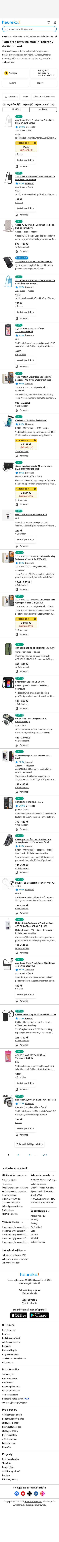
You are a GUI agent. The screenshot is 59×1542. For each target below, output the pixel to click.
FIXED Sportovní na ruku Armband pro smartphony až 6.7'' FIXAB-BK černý (33, 841)
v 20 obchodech (22, 787)
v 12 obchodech (22, 868)
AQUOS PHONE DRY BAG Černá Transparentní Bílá (29, 330)
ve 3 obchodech (22, 667)
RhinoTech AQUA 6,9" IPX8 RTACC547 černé (35, 1099)
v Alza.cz (19, 154)
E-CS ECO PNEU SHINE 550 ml (44, 1180)
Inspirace (6, 1475)
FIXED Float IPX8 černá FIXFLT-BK (31, 420)
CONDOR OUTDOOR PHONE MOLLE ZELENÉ (35, 648)
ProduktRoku (8, 1467)
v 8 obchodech (21, 405)
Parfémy (34, 1219)
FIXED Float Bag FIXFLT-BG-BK (29, 681)
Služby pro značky (10, 1431)
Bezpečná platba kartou (12, 1398)
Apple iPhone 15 (38, 1216)
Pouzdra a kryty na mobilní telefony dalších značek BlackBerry (15, 1242)
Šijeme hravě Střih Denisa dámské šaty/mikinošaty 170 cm (44, 1191)
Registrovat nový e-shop (13, 1418)
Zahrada (34, 1234)
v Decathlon (20, 533)
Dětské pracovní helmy (12, 1206)
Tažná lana (7, 1184)
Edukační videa (8, 1443)
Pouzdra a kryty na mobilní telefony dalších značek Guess (15, 1227)
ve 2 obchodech (22, 948)
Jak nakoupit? (8, 1374)
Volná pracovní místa (11, 1342)
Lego (33, 1230)
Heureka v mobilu (9, 1378)
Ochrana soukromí (10, 1394)
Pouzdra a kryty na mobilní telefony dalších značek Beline (15, 1234)
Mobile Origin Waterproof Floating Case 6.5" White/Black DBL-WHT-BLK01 (34, 925)
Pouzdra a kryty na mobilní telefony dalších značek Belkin (15, 1238)
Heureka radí (7, 1382)
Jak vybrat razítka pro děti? (14, 1255)
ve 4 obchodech (22, 247)
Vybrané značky (10, 1222)
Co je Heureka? (8, 1330)
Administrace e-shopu (12, 1414)
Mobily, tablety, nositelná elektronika (38, 36)
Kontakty (6, 1334)
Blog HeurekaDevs (10, 1354)
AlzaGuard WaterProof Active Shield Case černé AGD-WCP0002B (35, 178)
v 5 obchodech (21, 908)
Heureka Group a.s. (33, 1501)
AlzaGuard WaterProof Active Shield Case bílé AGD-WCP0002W (29, 141)
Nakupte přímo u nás (11, 1386)
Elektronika (17, 36)
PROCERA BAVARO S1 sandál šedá (44, 1199)
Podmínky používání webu (34, 1505)
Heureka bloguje (9, 1350)
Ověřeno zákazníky (10, 1459)
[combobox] (29, 29)
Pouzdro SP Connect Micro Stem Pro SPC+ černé (35, 884)
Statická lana (8, 1210)
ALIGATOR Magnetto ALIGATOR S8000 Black (33, 757)
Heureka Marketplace (11, 1426)
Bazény (34, 1223)
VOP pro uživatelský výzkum (14, 1402)
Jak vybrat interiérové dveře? (15, 1259)
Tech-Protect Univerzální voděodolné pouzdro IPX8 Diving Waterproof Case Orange (33, 379)
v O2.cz (18, 1122)
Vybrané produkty (40, 1175)
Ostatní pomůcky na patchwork (15, 1191)
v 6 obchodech (21, 585)
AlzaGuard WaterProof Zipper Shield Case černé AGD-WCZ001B (35, 965)
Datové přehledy (9, 1435)
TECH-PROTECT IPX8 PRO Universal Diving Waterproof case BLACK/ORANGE (35, 558)
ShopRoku (6, 1463)
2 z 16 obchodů (21, 451)
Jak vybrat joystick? (11, 1262)
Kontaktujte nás (29, 1293)
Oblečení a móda (38, 1242)
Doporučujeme (39, 1211)
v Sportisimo (20, 354)
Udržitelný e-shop (10, 1479)
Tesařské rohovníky (11, 1202)
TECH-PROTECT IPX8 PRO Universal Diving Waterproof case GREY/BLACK (35, 601)
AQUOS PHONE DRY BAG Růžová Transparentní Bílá (30, 1057)
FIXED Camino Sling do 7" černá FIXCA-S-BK (35, 1014)
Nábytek (34, 1238)
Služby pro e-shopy (10, 1422)
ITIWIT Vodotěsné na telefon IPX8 (31, 514)
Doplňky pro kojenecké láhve (15, 1187)
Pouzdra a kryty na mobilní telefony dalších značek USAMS (15, 1230)
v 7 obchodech (21, 824)
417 (45, 1155)
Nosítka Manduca (10, 1213)
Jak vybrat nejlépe (12, 1250)
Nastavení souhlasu (11, 1390)
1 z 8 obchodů (21, 630)
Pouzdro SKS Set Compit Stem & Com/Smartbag (30, 720)
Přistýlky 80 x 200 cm (11, 1199)
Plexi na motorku (9, 1195)
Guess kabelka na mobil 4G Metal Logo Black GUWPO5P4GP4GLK (33, 467)
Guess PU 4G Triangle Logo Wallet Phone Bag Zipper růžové (29, 236)
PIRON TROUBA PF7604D (42, 1202)
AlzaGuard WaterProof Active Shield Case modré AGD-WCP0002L (35, 282)
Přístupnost (7, 1362)
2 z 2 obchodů (21, 500)
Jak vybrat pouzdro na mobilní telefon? (33, 261)
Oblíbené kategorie (13, 1175)
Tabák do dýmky (9, 1180)
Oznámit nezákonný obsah (14, 1358)
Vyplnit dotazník (29, 1303)
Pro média (6, 1346)
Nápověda (6, 1447)
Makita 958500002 (38, 1184)
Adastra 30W (36, 1195)
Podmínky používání (11, 1338)
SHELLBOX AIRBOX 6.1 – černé (29, 802)
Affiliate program (9, 1439)
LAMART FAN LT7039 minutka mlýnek (44, 1187)
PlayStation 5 (36, 1227)
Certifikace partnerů (11, 1471)
